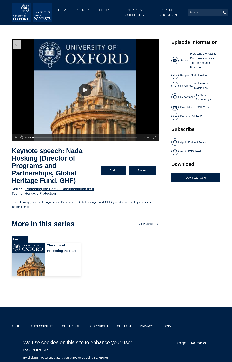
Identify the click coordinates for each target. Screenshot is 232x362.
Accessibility (42, 326)
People (106, 10)
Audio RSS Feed (190, 151)
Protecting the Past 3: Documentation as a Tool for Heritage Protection (203, 60)
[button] (85, 90)
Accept (181, 343)
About (17, 326)
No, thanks (198, 343)
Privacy (146, 326)
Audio (113, 170)
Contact (124, 326)
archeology (201, 83)
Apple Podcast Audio (193, 142)
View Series (146, 223)
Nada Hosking (199, 75)
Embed (142, 170)
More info (103, 358)
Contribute (72, 326)
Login (166, 326)
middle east (201, 88)
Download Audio (196, 177)
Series (83, 10)
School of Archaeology (203, 97)
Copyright (99, 326)
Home (63, 10)
